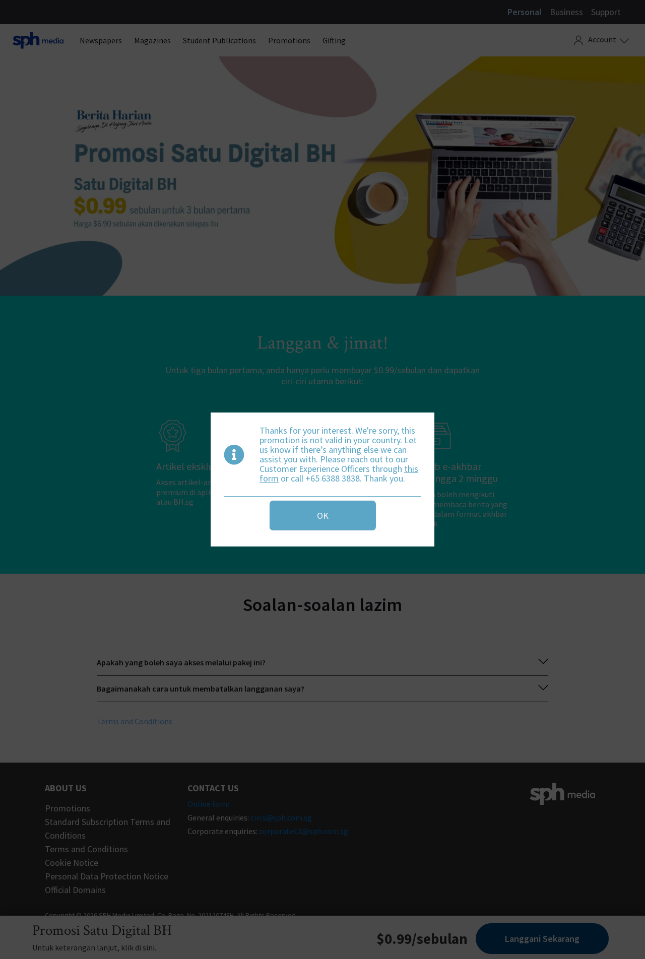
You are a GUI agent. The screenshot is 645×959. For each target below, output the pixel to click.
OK (323, 515)
